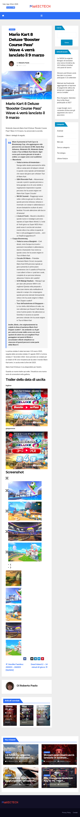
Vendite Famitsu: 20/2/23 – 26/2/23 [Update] (15, 667)
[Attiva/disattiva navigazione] (41, 16)
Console (12, 29)
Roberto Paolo (24, 63)
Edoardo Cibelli (27, 761)
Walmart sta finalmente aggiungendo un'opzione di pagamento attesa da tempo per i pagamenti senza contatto (66, 87)
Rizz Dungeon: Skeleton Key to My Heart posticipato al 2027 (66, 100)
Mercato (60, 142)
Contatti (75, 812)
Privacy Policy (66, 812)
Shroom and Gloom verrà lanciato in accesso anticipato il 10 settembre (66, 75)
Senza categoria (63, 147)
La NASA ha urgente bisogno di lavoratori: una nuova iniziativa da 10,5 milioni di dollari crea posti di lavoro (66, 62)
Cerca (59, 28)
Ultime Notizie (62, 158)
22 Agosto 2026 (12, 761)
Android (60, 131)
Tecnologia (61, 153)
